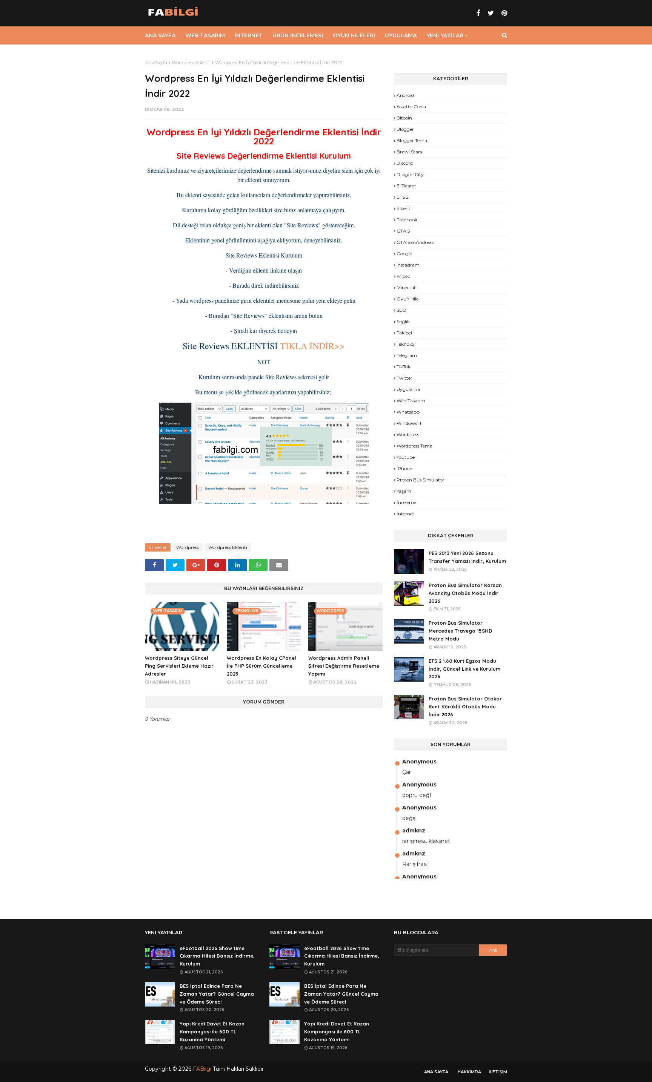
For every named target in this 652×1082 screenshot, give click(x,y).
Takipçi (404, 333)
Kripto (403, 276)
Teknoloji (406, 344)
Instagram (408, 265)
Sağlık (403, 321)
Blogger (405, 129)
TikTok (404, 366)
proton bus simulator (420, 480)
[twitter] (491, 13)
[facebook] (478, 13)
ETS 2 (403, 197)
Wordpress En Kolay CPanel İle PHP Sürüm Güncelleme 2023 (261, 666)
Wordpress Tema (414, 446)
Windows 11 (409, 423)
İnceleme (406, 502)
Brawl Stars (409, 152)
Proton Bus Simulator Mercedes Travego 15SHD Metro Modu (460, 631)
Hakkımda (469, 1071)
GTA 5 (403, 231)
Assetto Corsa (411, 106)
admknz (413, 830)
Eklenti (404, 208)
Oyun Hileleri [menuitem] (354, 35)
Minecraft (407, 287)
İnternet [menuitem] (249, 35)
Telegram (407, 355)
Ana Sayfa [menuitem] (160, 35)
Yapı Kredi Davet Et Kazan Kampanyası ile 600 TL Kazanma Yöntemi (212, 1031)
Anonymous (419, 761)
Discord (405, 163)
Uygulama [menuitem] (401, 35)
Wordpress (187, 547)
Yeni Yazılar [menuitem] (444, 35)
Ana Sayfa (156, 62)
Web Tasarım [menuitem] (205, 35)
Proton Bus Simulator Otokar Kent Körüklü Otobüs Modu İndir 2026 (465, 706)
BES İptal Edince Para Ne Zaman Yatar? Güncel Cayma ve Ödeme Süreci (217, 994)
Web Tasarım (411, 400)
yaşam (404, 491)
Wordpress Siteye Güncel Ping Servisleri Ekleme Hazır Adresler (179, 666)
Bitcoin (404, 118)
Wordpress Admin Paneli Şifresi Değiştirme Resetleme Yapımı (343, 666)
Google (404, 253)
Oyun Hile (407, 299)
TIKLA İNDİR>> (312, 346)
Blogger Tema (412, 140)
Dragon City (410, 174)
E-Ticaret (406, 186)
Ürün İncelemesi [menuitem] (297, 35)
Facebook (407, 219)
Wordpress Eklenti (191, 62)
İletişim (498, 1071)
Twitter (404, 378)
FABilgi (202, 1068)
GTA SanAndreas (415, 242)
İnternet (405, 513)
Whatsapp (408, 412)
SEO (401, 310)
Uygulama (408, 389)
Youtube (406, 457)
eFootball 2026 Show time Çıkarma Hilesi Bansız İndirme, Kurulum (217, 956)
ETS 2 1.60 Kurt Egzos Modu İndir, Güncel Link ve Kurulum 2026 (464, 669)
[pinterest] (503, 13)
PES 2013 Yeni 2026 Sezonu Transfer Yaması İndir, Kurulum (467, 557)
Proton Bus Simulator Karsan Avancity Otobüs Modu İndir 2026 (465, 593)
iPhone (404, 468)
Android (405, 95)
